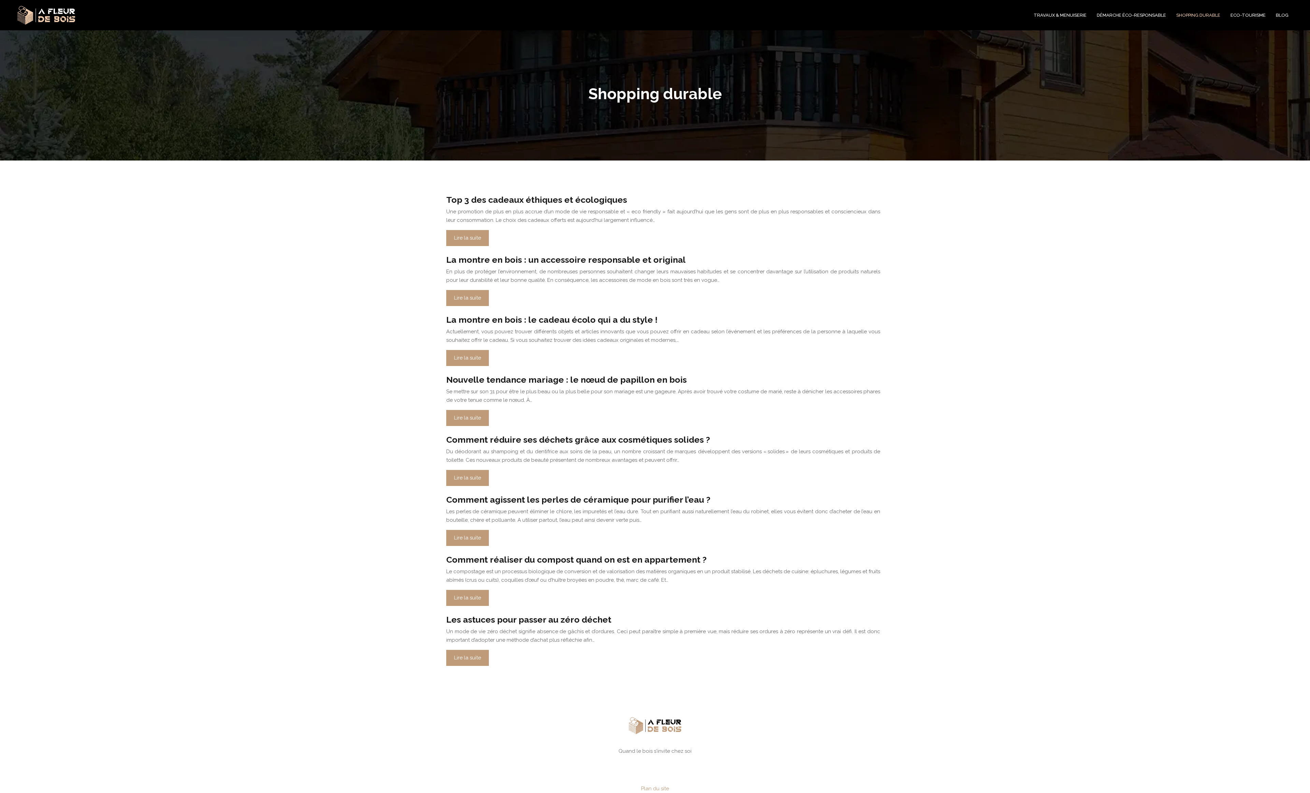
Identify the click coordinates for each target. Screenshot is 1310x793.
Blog (1282, 15)
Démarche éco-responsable (1131, 15)
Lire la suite (467, 238)
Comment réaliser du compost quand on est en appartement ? (576, 559)
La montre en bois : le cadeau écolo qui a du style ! (552, 320)
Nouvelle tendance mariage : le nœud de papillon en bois (566, 380)
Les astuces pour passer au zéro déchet (528, 619)
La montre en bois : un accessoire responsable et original (566, 260)
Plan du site (655, 789)
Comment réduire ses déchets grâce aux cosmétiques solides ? (578, 439)
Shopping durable (1198, 15)
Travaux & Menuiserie (1060, 15)
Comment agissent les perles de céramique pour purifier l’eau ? (578, 499)
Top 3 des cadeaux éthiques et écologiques (536, 200)
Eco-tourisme (1248, 15)
